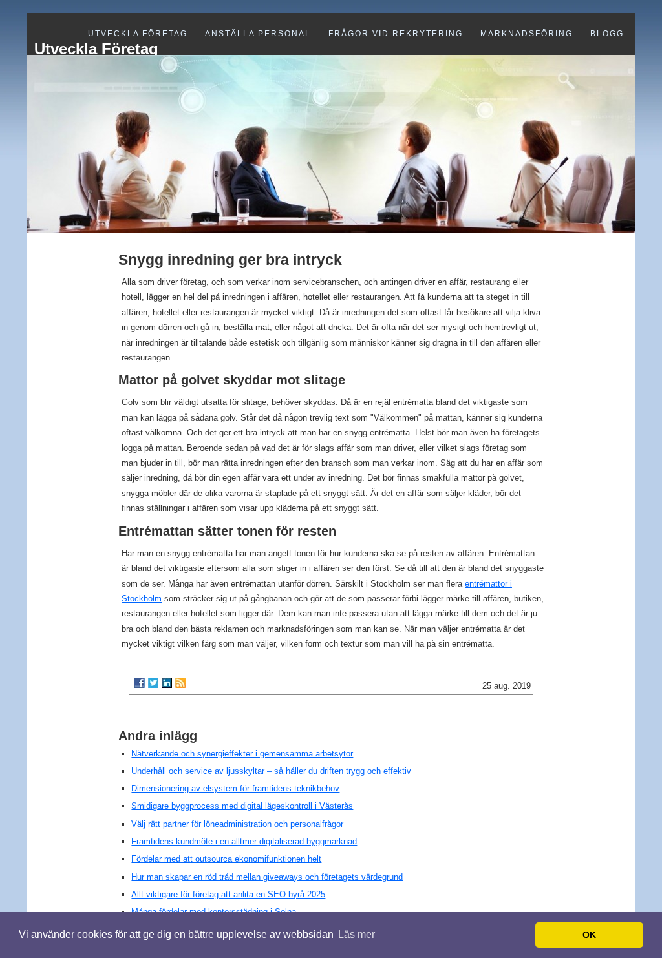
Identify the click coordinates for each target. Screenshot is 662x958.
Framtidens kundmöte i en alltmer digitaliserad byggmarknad (244, 841)
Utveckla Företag (137, 33)
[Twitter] (153, 683)
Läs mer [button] (356, 934)
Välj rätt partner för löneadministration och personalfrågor (237, 824)
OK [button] (589, 935)
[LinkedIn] (167, 683)
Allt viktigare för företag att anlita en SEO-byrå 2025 (228, 894)
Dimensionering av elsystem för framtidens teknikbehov (235, 788)
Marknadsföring (526, 33)
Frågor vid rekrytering (395, 33)
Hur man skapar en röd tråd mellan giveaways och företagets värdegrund (267, 877)
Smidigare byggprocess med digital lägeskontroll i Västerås (242, 806)
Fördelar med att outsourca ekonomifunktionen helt (226, 859)
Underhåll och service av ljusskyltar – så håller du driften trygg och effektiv (271, 771)
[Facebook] (139, 683)
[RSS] (180, 683)
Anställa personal (258, 33)
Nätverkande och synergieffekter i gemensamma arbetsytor (242, 753)
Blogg (607, 33)
